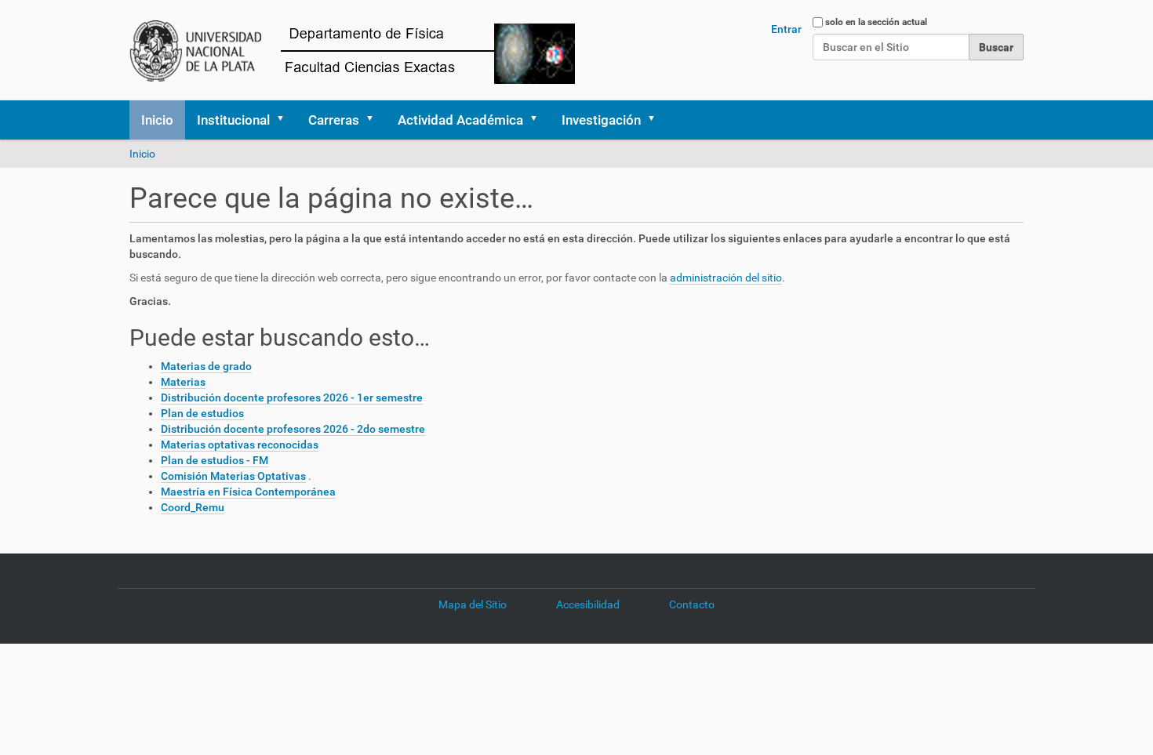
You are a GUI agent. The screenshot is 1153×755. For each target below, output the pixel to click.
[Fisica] (365, 50)
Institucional (233, 120)
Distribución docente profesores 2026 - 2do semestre (293, 429)
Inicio (157, 120)
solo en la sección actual (876, 21)
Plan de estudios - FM (214, 460)
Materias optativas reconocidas (239, 444)
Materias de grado (206, 366)
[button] (285, 120)
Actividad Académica (460, 120)
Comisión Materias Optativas (233, 476)
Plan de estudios (202, 413)
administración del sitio (726, 277)
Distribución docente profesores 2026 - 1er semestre (292, 397)
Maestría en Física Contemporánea (248, 491)
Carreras (333, 120)
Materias (183, 382)
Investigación (601, 120)
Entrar (786, 29)
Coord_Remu (192, 507)
